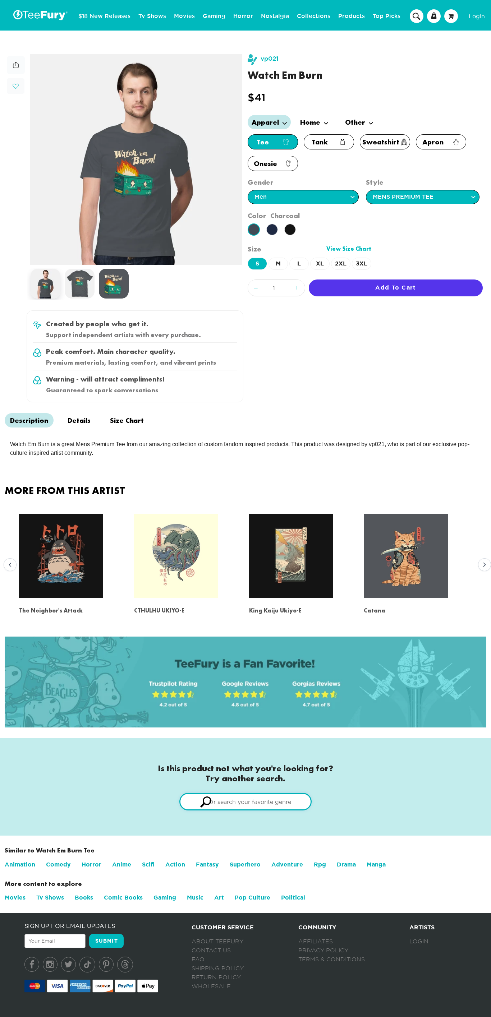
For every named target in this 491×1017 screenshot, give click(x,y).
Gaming (214, 16)
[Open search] (417, 15)
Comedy (58, 864)
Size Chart (127, 420)
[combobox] (245, 801)
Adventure (287, 864)
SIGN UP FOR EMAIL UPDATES (69, 925)
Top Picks (386, 16)
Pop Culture (252, 897)
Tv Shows (152, 16)
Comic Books (123, 897)
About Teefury (217, 941)
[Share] (16, 72)
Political (293, 897)
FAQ (198, 959)
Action (175, 864)
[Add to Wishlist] (15, 86)
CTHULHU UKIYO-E (159, 610)
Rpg (320, 864)
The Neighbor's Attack (51, 610)
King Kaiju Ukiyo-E (275, 610)
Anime (121, 864)
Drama (346, 864)
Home (311, 122)
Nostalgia (275, 16)
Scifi (148, 864)
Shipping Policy (218, 968)
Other (356, 122)
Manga (376, 864)
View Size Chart (348, 249)
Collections (313, 16)
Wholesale (211, 986)
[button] (15, 85)
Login (477, 16)
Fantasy (207, 864)
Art (219, 897)
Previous (8, 565)
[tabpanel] (136, 159)
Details (79, 420)
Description (29, 420)
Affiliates (315, 941)
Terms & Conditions (331, 959)
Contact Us (211, 950)
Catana (374, 610)
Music (195, 897)
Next (482, 565)
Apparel (266, 122)
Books (84, 897)
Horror (243, 16)
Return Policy (216, 977)
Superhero (245, 864)
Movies (184, 16)
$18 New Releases (104, 16)
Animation (20, 864)
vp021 (270, 59)
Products (351, 16)
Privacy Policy (323, 950)
